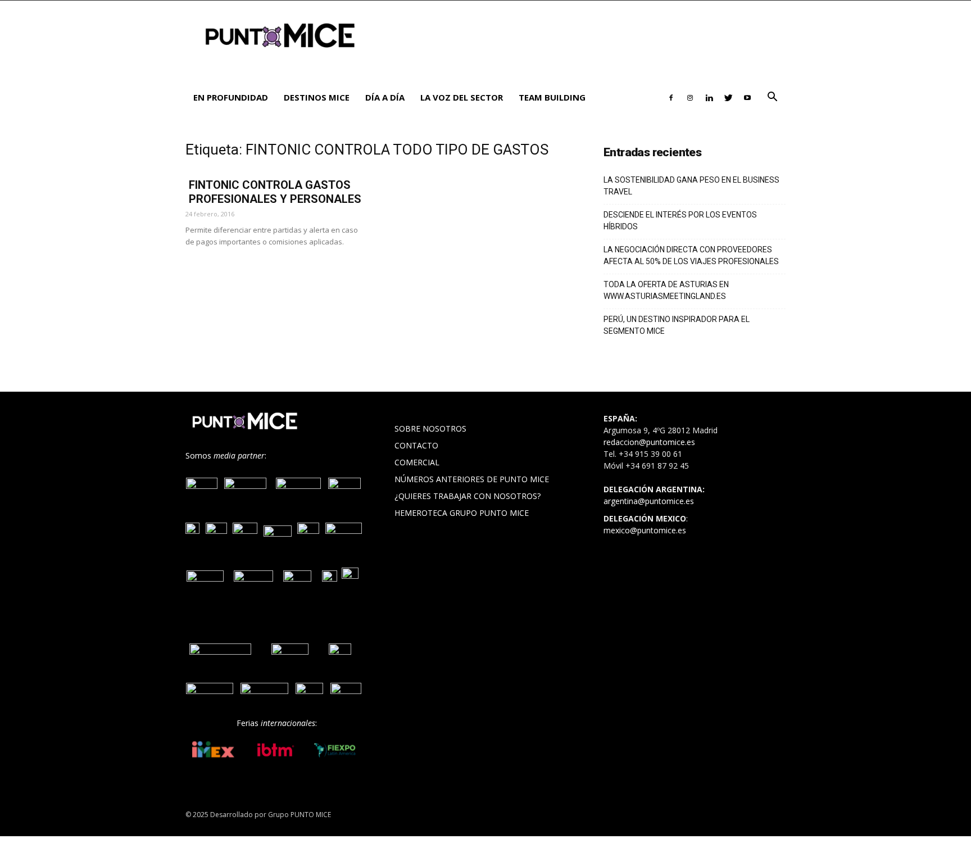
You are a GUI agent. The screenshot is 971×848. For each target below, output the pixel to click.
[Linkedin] (709, 97)
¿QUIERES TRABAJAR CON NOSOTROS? (467, 496)
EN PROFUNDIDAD (230, 97)
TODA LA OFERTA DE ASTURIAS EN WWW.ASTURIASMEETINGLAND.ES (666, 290)
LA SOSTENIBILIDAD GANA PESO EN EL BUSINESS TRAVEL (691, 185)
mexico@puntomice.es (645, 530)
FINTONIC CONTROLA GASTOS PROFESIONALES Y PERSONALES (275, 192)
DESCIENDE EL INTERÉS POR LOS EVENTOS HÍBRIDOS (680, 220)
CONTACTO (416, 445)
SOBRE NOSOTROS (430, 428)
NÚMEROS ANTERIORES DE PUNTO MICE (471, 479)
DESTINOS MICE (317, 97)
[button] (772, 98)
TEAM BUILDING (552, 97)
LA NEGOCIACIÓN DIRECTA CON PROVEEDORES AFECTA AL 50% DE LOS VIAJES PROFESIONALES (691, 255)
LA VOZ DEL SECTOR (461, 97)
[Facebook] (671, 97)
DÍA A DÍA (385, 97)
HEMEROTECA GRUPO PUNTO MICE (461, 512)
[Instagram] (690, 97)
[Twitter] (728, 97)
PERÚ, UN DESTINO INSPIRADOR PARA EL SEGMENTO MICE (677, 325)
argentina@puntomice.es (649, 501)
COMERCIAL (416, 462)
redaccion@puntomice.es (649, 442)
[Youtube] (747, 97)
